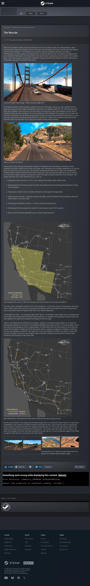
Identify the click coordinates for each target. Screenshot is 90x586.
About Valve (29, 539)
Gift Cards (7, 553)
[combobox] (42, 13)
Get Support (64, 546)
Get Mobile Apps (65, 542)
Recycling (28, 549)
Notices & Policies (47, 546)
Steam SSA (7, 542)
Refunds (43, 553)
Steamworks (8, 546)
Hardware (28, 546)
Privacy (43, 539)
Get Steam (63, 539)
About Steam (8, 539)
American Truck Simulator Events (23, 27)
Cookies (43, 549)
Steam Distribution (10, 549)
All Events (7, 27)
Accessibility (45, 542)
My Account (64, 549)
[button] (9, 11)
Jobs (26, 542)
